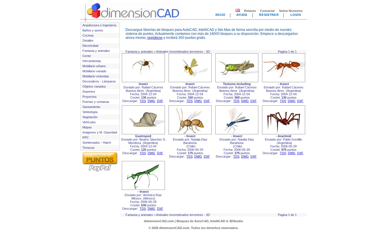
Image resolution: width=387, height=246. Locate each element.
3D (208, 51)
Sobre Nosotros (291, 10)
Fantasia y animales (96, 50)
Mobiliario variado (94, 71)
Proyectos (89, 96)
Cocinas (88, 35)
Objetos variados (94, 86)
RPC (85, 137)
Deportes (88, 91)
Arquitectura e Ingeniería (99, 25)
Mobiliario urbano (94, 66)
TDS (143, 101)
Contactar (267, 10)
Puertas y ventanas (95, 101)
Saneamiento (91, 107)
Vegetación (89, 117)
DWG (151, 101)
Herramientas (91, 61)
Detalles (87, 40)
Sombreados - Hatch (96, 142)
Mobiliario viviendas (95, 76)
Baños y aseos (92, 30)
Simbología (89, 112)
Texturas (88, 147)
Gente (86, 56)
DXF (160, 101)
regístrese (155, 38)
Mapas (87, 127)
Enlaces (250, 10)
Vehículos (89, 122)
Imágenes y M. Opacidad (99, 132)
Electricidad (90, 45)
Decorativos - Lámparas (99, 81)
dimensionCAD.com (159, 221)
